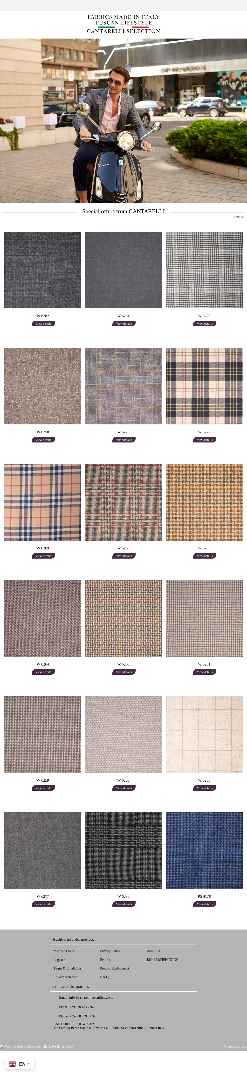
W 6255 (123, 780)
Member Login (64, 951)
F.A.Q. (105, 977)
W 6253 (204, 780)
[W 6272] (204, 386)
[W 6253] (204, 734)
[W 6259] (42, 734)
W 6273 (123, 432)
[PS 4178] (204, 850)
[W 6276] (204, 270)
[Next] (239, 120)
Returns (105, 960)
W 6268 (123, 548)
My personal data (235, 1046)
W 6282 (43, 316)
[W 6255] (123, 734)
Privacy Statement (66, 977)
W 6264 (43, 664)
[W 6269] (42, 502)
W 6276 (204, 316)
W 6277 (43, 896)
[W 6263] (123, 618)
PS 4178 (204, 896)
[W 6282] (42, 270)
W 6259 (43, 780)
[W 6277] (42, 850)
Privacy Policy (110, 951)
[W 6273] (123, 386)
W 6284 (123, 316)
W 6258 (43, 432)
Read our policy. (63, 1046)
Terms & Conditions (67, 968)
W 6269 (43, 548)
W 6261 (204, 664)
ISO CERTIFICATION (162, 960)
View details (43, 323)
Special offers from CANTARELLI (123, 211)
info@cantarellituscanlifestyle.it (91, 997)
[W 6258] (42, 386)
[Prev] (8, 120)
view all (239, 216)
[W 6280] (123, 850)
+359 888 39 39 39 (82, 1016)
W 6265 (204, 548)
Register (59, 960)
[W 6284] (123, 270)
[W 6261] (204, 618)
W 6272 (204, 432)
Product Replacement (114, 968)
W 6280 (123, 896)
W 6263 (123, 664)
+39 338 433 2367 (82, 1007)
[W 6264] (42, 618)
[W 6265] (204, 502)
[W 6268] (123, 502)
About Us (153, 951)
